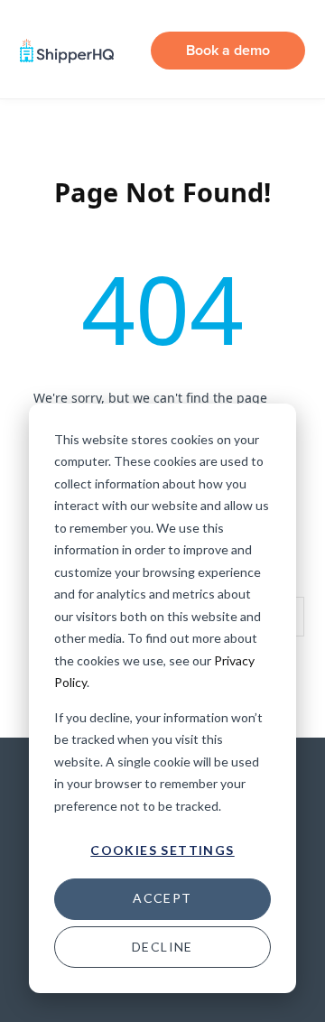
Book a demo (228, 50)
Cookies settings (162, 850)
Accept (162, 898)
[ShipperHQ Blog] (67, 51)
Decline (162, 946)
